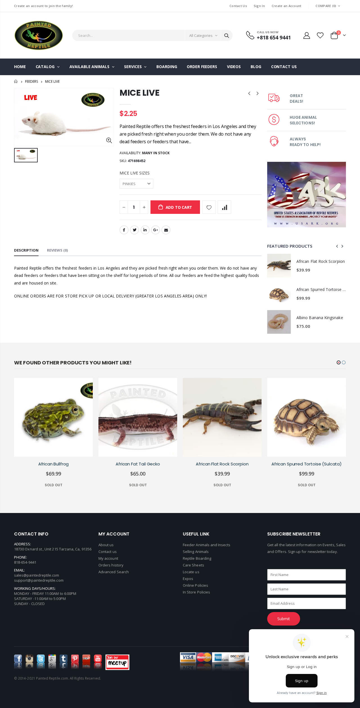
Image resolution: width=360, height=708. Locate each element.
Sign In (259, 6)
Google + (155, 229)
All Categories (201, 35)
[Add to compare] (224, 207)
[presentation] (337, 246)
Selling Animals (196, 551)
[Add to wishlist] (209, 207)
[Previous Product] (249, 93)
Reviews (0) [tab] (57, 250)
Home (16, 81)
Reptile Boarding (197, 558)
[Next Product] (258, 93)
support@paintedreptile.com (39, 580)
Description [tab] (26, 250)
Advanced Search (113, 571)
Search (227, 35)
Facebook (124, 229)
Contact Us (238, 6)
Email (165, 229)
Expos (188, 578)
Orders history (110, 565)
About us (106, 544)
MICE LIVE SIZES (135, 173)
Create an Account (287, 6)
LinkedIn (145, 229)
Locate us (191, 571)
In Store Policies (196, 592)
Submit (283, 618)
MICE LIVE (139, 93)
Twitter (134, 229)
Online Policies (195, 585)
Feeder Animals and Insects (206, 544)
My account (108, 558)
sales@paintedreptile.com (36, 575)
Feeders (31, 81)
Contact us (107, 551)
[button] (338, 362)
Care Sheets (193, 565)
